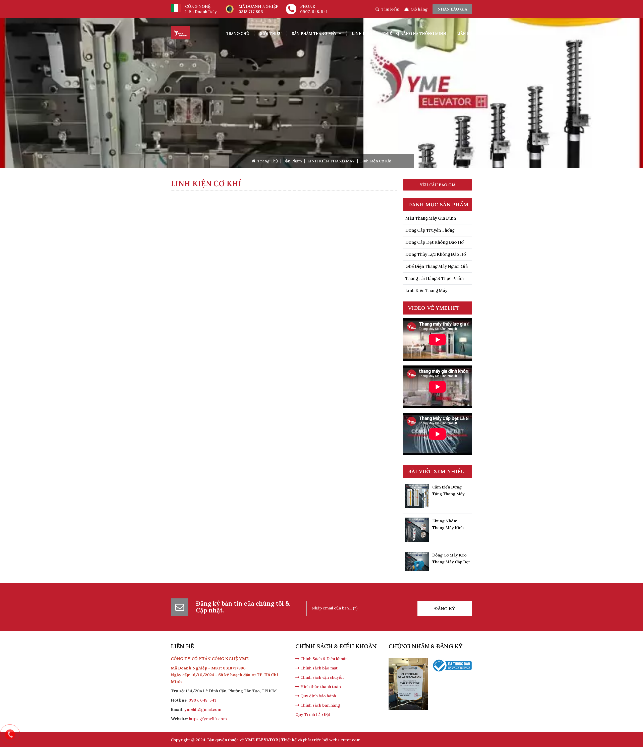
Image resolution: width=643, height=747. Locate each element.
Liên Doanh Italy (201, 11)
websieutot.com (344, 739)
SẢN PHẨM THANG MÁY (315, 33)
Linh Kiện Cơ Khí (375, 160)
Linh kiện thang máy (426, 290)
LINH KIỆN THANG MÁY (331, 160)
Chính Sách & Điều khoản (323, 658)
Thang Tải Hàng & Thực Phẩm (434, 278)
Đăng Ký (444, 608)
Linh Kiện (362, 33)
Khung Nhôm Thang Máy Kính (448, 511)
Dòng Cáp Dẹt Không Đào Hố (434, 242)
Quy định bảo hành (317, 695)
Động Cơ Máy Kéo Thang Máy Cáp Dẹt (451, 545)
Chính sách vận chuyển (321, 677)
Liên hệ (464, 33)
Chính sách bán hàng (319, 705)
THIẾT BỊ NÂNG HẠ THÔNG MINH (414, 33)
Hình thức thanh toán (320, 686)
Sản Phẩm (293, 160)
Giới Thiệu (270, 33)
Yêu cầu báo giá (438, 184)
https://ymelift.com (208, 718)
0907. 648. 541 (314, 11)
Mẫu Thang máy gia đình (430, 218)
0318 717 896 (251, 11)
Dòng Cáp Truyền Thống (429, 230)
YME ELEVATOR (261, 739)
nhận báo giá (452, 9)
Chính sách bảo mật (318, 667)
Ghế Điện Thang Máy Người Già (436, 266)
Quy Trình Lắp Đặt (312, 714)
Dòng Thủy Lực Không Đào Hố (435, 254)
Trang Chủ (237, 33)
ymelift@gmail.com (202, 709)
